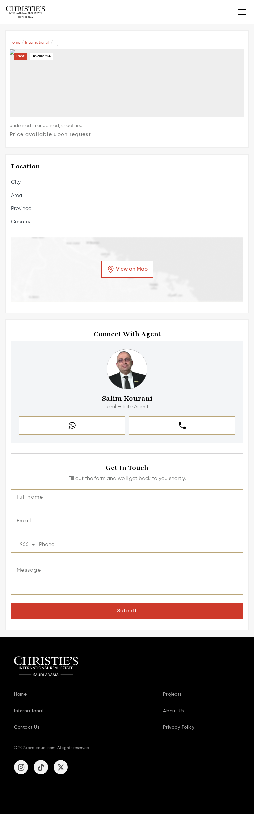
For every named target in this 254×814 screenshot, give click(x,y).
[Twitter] (61, 767)
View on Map (132, 269)
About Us (173, 711)
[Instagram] (21, 767)
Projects (172, 694)
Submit (127, 611)
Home (15, 43)
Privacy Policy (178, 727)
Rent (20, 56)
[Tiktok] (41, 767)
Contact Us (27, 727)
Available (42, 56)
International (37, 43)
